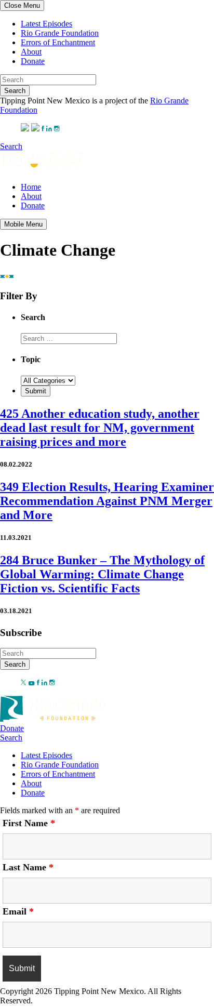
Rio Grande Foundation (60, 33)
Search (14, 91)
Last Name (28, 867)
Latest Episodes (46, 23)
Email (18, 911)
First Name (29, 823)
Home (31, 186)
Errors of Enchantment (58, 42)
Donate (33, 61)
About (31, 51)
